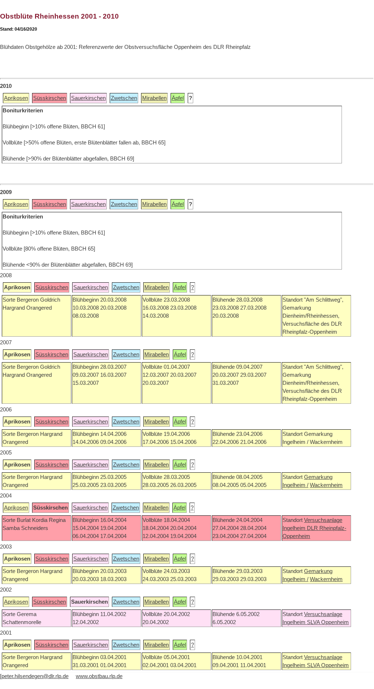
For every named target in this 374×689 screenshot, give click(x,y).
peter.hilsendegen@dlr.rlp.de (35, 676)
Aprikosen (16, 98)
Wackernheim (326, 485)
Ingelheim (295, 528)
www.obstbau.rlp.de (99, 676)
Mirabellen (154, 98)
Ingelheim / (295, 485)
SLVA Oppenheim (328, 622)
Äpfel (178, 98)
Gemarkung (318, 477)
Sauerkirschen (88, 98)
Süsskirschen (49, 98)
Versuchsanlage (323, 520)
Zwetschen (124, 98)
